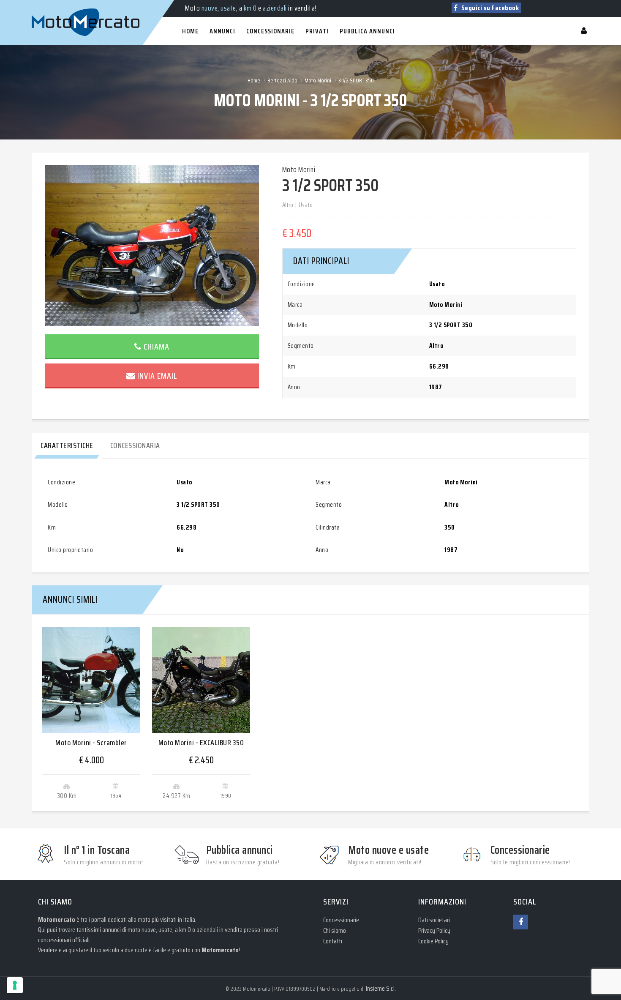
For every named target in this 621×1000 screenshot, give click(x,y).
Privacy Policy (434, 930)
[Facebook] (520, 922)
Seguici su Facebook (489, 8)
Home (254, 80)
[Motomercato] (40, 4)
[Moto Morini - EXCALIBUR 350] (201, 680)
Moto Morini (318, 80)
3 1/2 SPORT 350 (356, 80)
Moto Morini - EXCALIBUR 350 (201, 743)
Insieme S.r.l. (381, 988)
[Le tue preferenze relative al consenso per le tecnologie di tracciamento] (15, 985)
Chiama (156, 346)
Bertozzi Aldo (282, 80)
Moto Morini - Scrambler (91, 743)
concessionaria (135, 445)
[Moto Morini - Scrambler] (91, 680)
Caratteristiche (67, 445)
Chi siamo (334, 930)
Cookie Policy (433, 941)
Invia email (157, 376)
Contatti (332, 941)
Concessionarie (341, 920)
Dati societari (434, 920)
